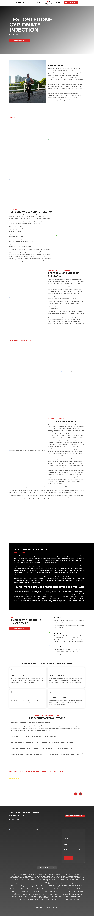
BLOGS (53, 867)
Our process (20, 2)
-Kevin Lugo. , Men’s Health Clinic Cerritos (20, 789)
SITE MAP (49, 911)
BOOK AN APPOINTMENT (19, 40)
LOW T (29, 2)
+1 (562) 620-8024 (16, 819)
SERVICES (37, 2)
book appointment (71, 2)
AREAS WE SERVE (43, 867)
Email (65, 844)
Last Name (76, 833)
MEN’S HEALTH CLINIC (40, 911)
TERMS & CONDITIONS (52, 907)
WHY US (58, 2)
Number (66, 838)
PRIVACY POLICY (40, 907)
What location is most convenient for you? (72, 850)
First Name (66, 833)
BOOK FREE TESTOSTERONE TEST (74, 815)
